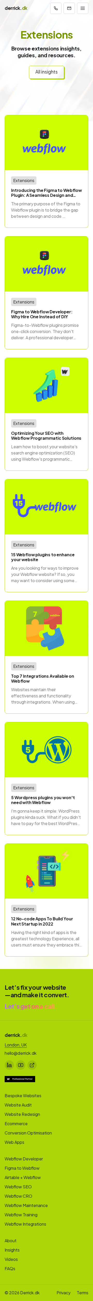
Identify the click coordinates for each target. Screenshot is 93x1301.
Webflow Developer (24, 1158)
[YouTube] (20, 1065)
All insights (46, 72)
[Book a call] (55, 8)
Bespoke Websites (23, 1095)
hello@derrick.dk (20, 1053)
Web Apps (14, 1142)
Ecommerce (16, 1123)
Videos (11, 1259)
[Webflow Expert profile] (20, 1079)
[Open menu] (82, 8)
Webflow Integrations (25, 1224)
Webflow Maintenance (26, 1205)
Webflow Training (21, 1214)
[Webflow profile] (32, 1065)
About (11, 1240)
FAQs (10, 1268)
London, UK (16, 1044)
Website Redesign (22, 1114)
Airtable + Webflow (23, 1177)
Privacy (64, 1292)
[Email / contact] (69, 8)
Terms (82, 1292)
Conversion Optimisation (28, 1133)
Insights (12, 1250)
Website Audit (18, 1105)
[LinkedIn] (9, 1065)
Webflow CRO (18, 1196)
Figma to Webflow (22, 1168)
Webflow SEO (18, 1186)
